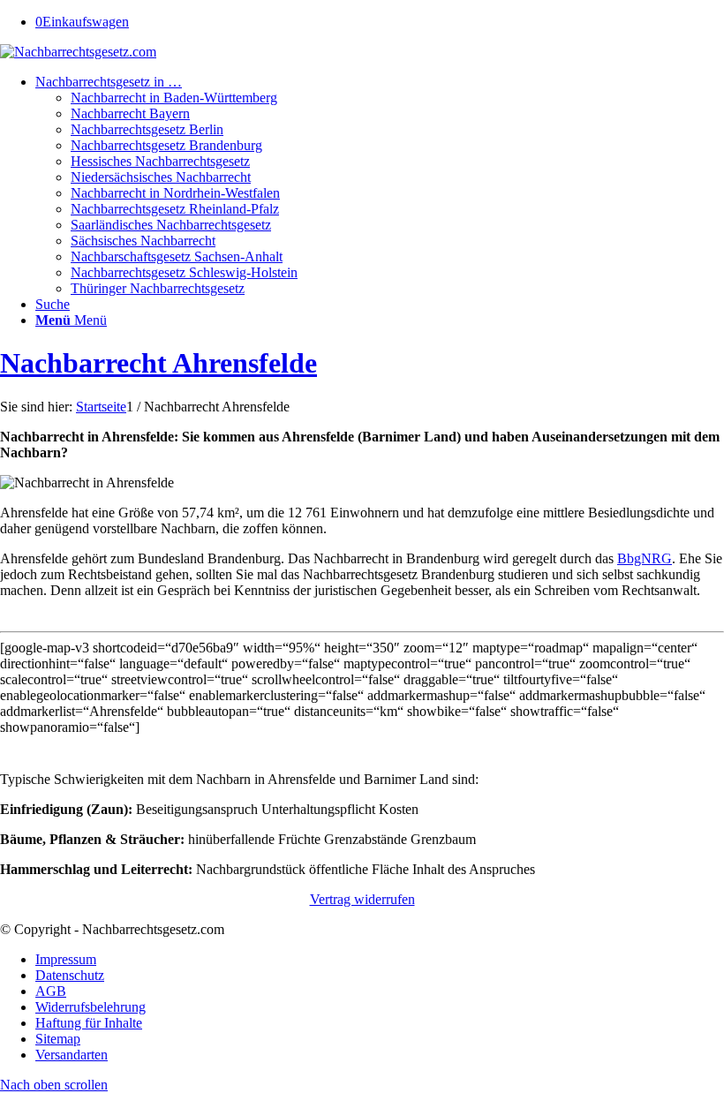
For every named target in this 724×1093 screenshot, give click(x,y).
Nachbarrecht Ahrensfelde (158, 363)
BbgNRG (644, 558)
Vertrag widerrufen (362, 899)
